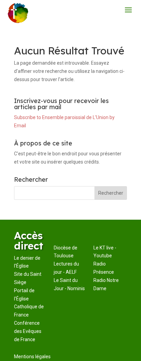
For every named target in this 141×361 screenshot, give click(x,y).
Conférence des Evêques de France (27, 331)
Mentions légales (32, 356)
